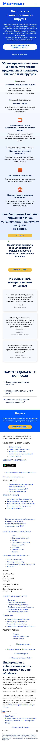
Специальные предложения (18, 611)
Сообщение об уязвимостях (18, 604)
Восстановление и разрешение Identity (21, 503)
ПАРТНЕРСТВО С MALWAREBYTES (16, 556)
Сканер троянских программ (19, 449)
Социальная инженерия (20, 538)
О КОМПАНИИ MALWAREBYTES (15, 596)
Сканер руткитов (15, 447)
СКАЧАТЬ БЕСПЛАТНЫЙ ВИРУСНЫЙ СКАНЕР (20, 47)
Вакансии (11, 600)
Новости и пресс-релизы (17, 602)
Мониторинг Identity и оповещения (19, 499)
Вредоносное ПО (18, 545)
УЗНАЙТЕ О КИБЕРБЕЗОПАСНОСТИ (17, 532)
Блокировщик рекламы (17, 491)
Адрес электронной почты (12, 688)
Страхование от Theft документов (19, 506)
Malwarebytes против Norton (17, 624)
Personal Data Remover (15, 508)
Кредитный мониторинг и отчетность (20, 501)
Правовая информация (20, 727)
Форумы (16, 634)
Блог (13, 536)
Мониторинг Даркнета (17, 486)
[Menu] (36, 4)
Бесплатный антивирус (17, 451)
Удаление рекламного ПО (18, 489)
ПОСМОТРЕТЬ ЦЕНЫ (20, 270)
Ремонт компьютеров (14, 559)
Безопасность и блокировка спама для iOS (21, 472)
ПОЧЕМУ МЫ (8, 615)
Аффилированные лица (15, 562)
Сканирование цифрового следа (21, 484)
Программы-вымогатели (21, 542)
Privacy (5, 707)
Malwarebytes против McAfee (17, 621)
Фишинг (15, 540)
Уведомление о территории (18, 609)
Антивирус (16, 547)
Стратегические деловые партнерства (21, 564)
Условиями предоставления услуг (21, 705)
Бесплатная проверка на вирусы (21, 454)
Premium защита (15, 456)
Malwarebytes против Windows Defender (21, 626)
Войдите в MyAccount (21, 636)
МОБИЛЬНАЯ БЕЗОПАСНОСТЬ (15, 460)
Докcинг (15, 552)
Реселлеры (11, 566)
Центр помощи (18, 638)
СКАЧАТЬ (20, 235)
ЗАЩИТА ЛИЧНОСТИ (11, 495)
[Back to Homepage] (13, 5)
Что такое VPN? (18, 549)
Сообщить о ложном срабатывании (21, 607)
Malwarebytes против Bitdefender (18, 619)
